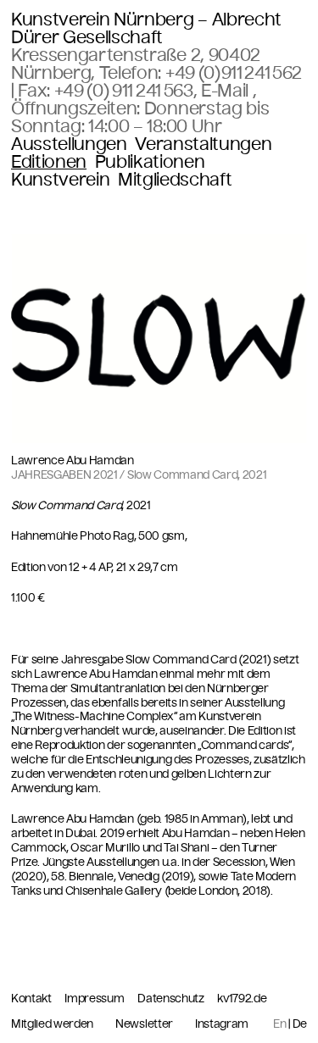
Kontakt (32, 998)
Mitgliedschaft (175, 180)
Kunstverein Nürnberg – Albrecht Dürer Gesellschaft (146, 28)
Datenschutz (171, 998)
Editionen (48, 162)
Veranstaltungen (203, 144)
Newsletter (144, 1024)
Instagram (221, 1024)
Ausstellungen (69, 144)
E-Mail (227, 90)
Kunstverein (60, 180)
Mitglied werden (52, 1024)
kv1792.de (241, 999)
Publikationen (150, 162)
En (279, 1024)
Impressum (95, 998)
